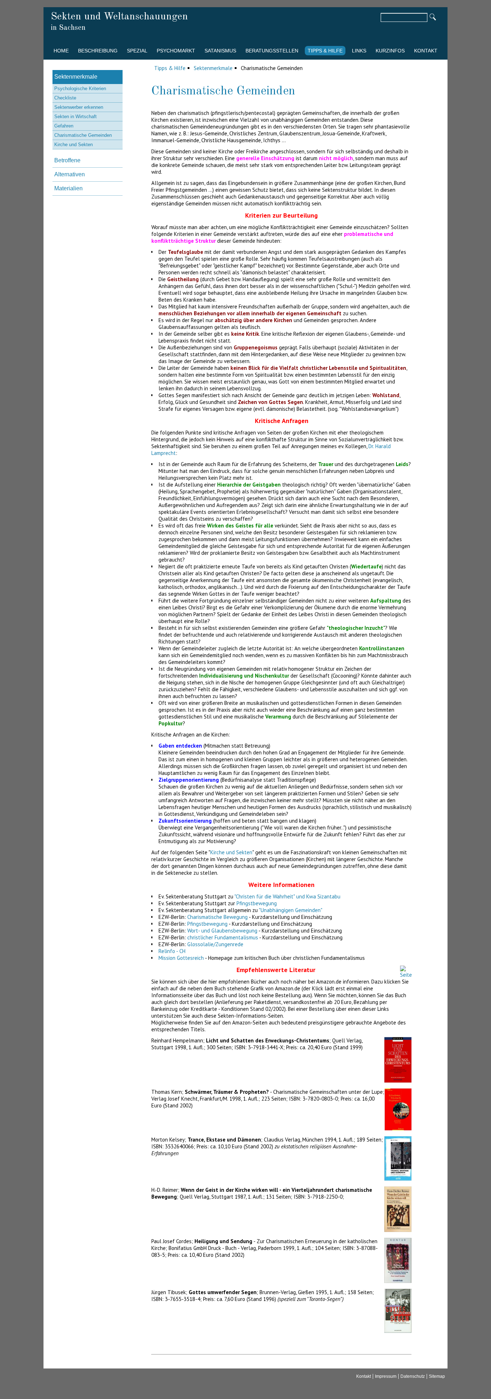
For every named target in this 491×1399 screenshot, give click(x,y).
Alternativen (69, 174)
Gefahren (63, 126)
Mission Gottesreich (181, 957)
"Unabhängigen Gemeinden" (290, 910)
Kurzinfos (390, 51)
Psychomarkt (176, 51)
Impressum (385, 1376)
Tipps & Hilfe (325, 51)
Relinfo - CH (172, 951)
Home (61, 51)
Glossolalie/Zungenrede (215, 944)
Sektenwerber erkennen (78, 107)
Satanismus (220, 51)
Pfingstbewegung (257, 903)
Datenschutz (412, 1376)
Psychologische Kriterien (80, 88)
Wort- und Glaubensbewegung (222, 930)
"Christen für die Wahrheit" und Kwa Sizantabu (287, 896)
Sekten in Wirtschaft (75, 116)
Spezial (137, 51)
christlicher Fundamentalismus (222, 937)
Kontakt (425, 51)
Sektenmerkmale (213, 68)
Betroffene (67, 160)
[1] (432, 18)
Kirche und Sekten (231, 852)
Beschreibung (98, 51)
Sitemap (437, 1376)
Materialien (68, 188)
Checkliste (65, 98)
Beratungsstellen (272, 51)
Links (359, 51)
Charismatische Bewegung (217, 917)
